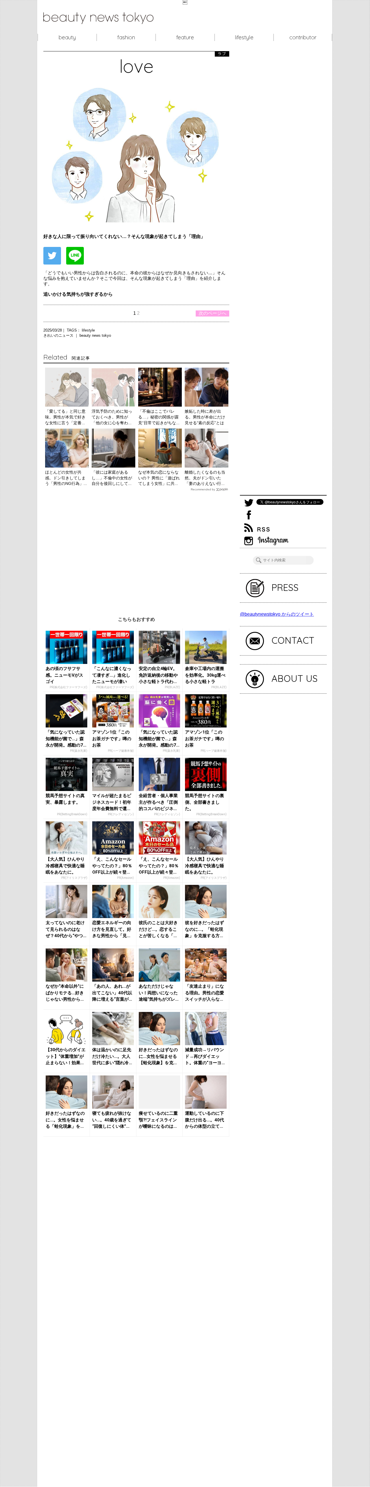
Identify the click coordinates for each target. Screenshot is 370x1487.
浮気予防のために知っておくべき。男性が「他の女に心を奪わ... (112, 417)
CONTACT (292, 640)
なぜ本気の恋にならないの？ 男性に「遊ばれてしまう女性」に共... (159, 478)
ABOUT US (294, 678)
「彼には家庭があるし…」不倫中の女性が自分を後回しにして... (112, 478)
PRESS (285, 587)
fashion (126, 37)
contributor (303, 37)
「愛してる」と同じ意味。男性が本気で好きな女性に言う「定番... (65, 417)
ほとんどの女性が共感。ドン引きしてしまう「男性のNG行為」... (66, 478)
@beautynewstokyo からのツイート (277, 614)
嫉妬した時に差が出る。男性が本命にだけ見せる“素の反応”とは (205, 417)
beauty (67, 37)
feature (185, 37)
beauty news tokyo (95, 335)
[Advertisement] (136, 549)
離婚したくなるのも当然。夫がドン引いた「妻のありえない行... (205, 478)
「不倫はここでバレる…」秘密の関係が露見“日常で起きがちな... (159, 417)
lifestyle (244, 37)
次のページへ (212, 313)
